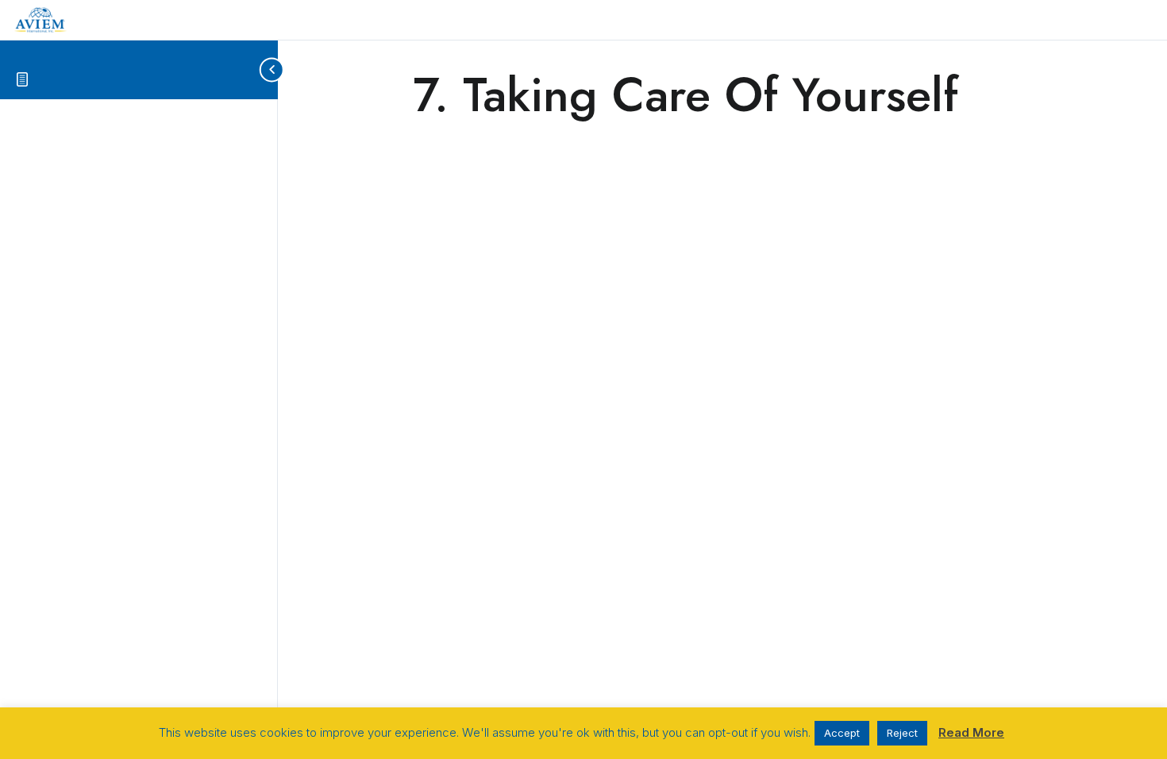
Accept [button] (842, 732)
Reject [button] (902, 732)
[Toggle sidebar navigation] (265, 69)
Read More (971, 732)
